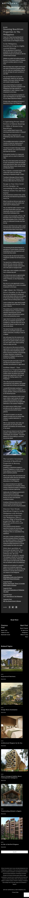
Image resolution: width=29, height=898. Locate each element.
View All (14, 851)
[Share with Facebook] (9, 607)
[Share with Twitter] (12, 607)
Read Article (3, 679)
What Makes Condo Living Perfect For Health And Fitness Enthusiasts (13, 578)
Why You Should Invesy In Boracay (12, 601)
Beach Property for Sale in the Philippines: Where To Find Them (24, 631)
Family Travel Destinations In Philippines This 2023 (13, 591)
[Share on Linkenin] (16, 607)
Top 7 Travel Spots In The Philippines (12, 596)
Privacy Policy (15, 892)
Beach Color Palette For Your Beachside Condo (5, 629)
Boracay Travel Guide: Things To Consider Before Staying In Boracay (14, 584)
